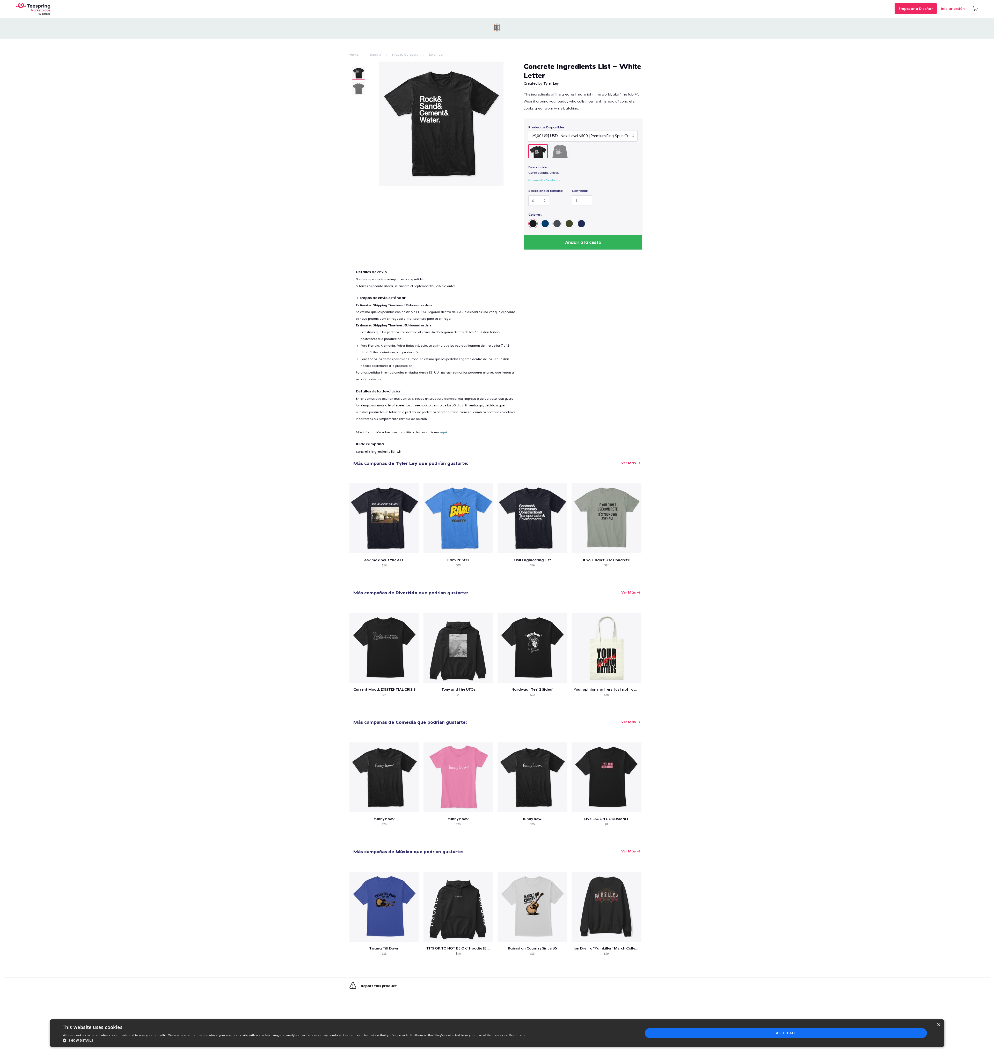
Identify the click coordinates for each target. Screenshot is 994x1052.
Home (354, 54)
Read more (517, 1035)
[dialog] (497, 1033)
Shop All (375, 54)
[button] (294, 1040)
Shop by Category (405, 54)
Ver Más (628, 463)
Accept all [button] (785, 1033)
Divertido (436, 54)
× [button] (938, 1025)
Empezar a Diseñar (915, 8)
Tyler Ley (551, 83)
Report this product (378, 986)
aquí (443, 432)
